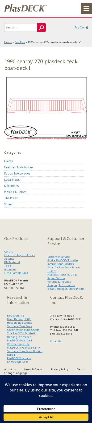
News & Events (33, 369)
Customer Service (58, 256)
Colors (8, 251)
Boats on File (15, 315)
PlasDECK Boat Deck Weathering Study (20, 342)
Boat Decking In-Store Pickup (65, 288)
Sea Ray (20, 42)
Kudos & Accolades (17, 173)
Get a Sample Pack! (16, 273)
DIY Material (12, 262)
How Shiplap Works (19, 322)
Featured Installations (18, 167)
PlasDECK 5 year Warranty (23, 347)
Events (8, 161)
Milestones (11, 186)
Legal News (12, 179)
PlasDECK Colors (15, 192)
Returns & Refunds (59, 281)
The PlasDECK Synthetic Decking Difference (21, 335)
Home (8, 42)
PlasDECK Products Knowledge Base (19, 359)
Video (8, 204)
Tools (7, 265)
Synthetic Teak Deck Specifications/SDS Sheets (23, 327)
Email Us (55, 341)
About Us (10, 369)
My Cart (80, 27)
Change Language (15, 373)
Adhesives (10, 269)
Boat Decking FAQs (19, 319)
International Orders (60, 264)
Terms (81, 369)
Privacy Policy (59, 369)
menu (86, 8)
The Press (10, 198)
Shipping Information (61, 285)
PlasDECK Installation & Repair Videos (62, 276)
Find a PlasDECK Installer (62, 260)
